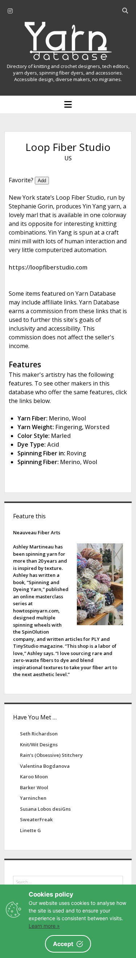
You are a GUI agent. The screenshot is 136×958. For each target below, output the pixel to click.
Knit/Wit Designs (39, 744)
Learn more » (44, 926)
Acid (53, 444)
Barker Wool (34, 787)
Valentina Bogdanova (45, 766)
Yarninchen (33, 798)
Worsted (97, 427)
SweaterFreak (36, 819)
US (68, 158)
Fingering (68, 427)
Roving (76, 453)
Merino (59, 418)
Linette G (30, 830)
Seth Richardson (39, 733)
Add (42, 180)
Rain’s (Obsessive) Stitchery (51, 755)
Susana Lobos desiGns (45, 809)
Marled (61, 436)
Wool (79, 418)
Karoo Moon (34, 776)
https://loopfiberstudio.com (48, 267)
